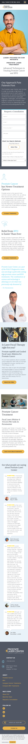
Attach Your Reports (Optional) (11, 141)
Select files (14, 147)
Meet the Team (7, 697)
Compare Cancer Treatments (12, 683)
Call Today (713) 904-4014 (11, 2)
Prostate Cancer (8, 677)
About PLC (6, 694)
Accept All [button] (12, 742)
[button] (25, 2)
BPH (4, 680)
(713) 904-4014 (11, 661)
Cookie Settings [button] (5, 742)
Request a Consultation (10, 699)
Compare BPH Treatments (11, 686)
